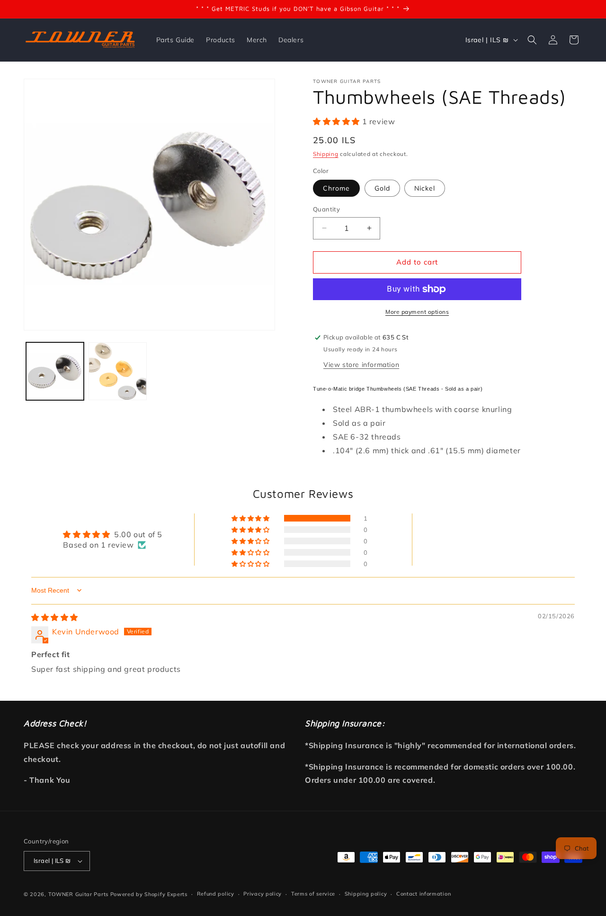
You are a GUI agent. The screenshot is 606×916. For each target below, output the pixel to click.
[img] (54, 617)
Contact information (423, 893)
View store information (361, 364)
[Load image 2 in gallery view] (117, 371)
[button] (532, 39)
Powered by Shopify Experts (148, 894)
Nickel (424, 188)
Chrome (336, 188)
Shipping (326, 153)
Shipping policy (366, 893)
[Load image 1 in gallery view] (55, 371)
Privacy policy (262, 893)
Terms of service (313, 893)
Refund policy (215, 893)
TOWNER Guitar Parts (78, 894)
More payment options (417, 311)
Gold (382, 188)
